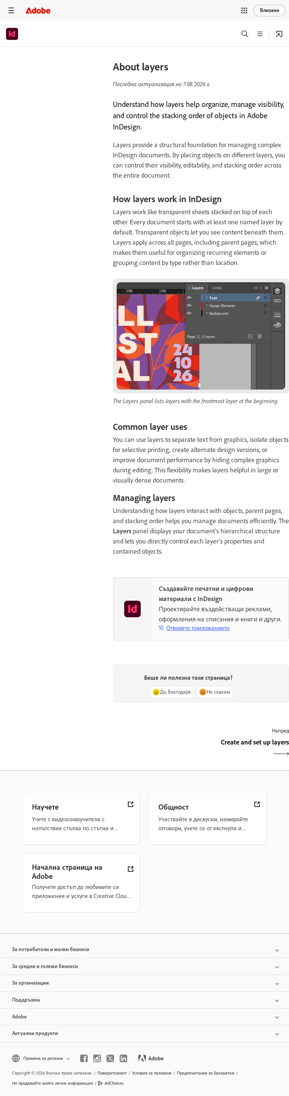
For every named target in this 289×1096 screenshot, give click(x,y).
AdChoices (114, 1083)
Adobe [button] (19, 1017)
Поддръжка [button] (26, 1000)
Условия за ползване (152, 1073)
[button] (244, 11)
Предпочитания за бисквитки (205, 1073)
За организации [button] (30, 983)
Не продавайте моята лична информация (52, 1083)
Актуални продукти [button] (35, 1033)
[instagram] (97, 1058)
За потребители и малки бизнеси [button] (50, 949)
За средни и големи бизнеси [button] (45, 966)
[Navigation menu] (11, 10)
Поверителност (112, 1073)
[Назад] (156, 749)
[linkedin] (123, 1058)
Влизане (269, 10)
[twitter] (110, 1058)
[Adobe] (38, 10)
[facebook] (84, 1058)
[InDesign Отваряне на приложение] (279, 34)
